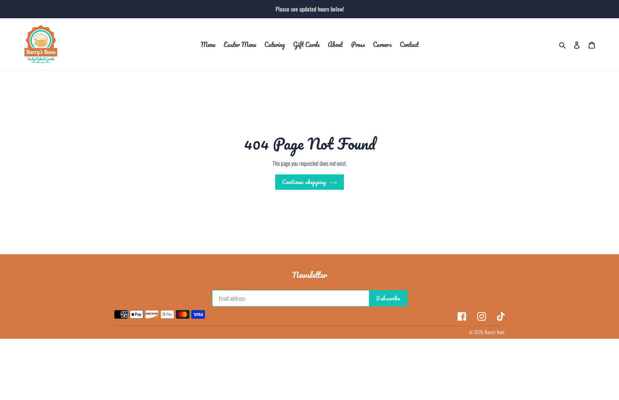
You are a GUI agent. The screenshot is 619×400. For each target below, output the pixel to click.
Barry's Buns (495, 332)
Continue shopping (304, 182)
